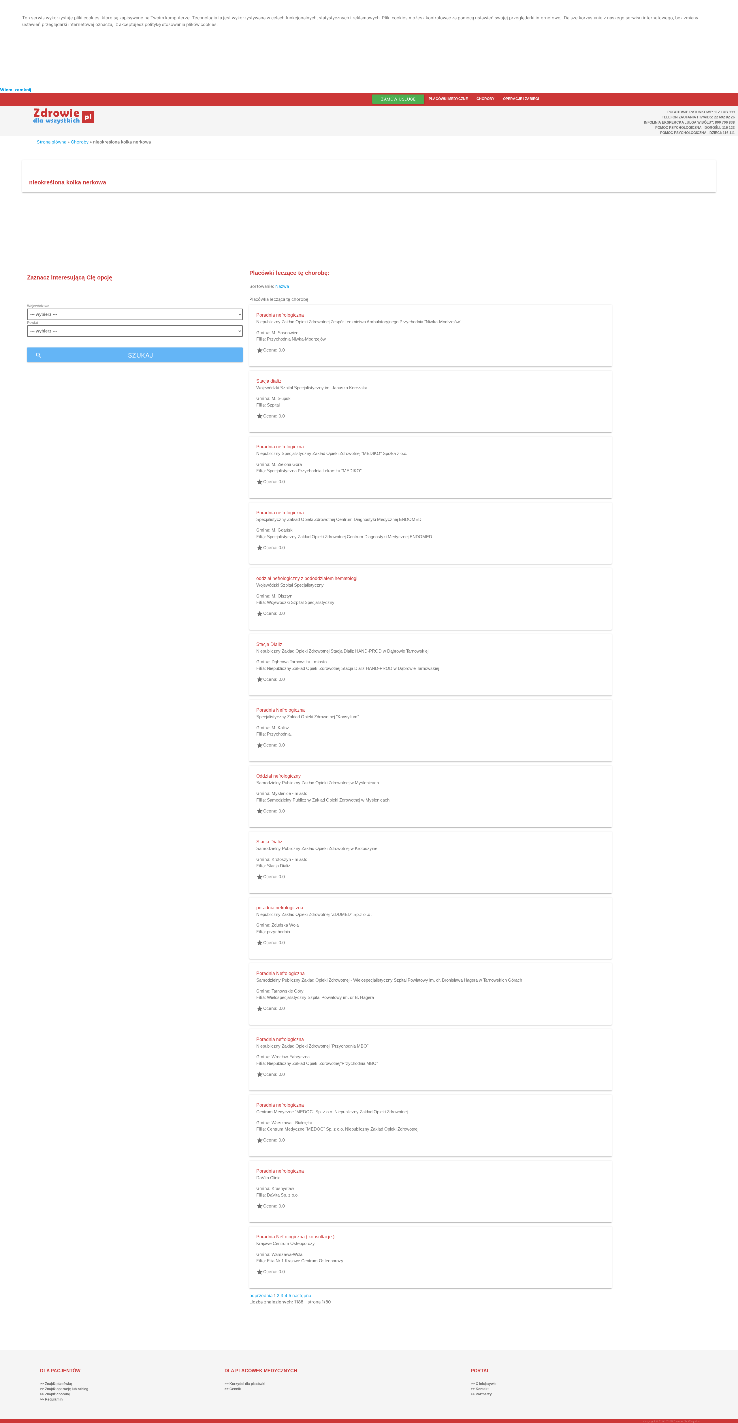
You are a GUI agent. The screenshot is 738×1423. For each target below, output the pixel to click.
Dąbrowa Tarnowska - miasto (299, 661)
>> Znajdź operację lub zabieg (64, 1389)
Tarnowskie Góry (288, 991)
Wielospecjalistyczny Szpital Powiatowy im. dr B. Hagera (320, 997)
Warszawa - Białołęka (292, 1122)
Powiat (32, 323)
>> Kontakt (480, 1389)
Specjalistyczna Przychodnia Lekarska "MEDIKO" (314, 470)
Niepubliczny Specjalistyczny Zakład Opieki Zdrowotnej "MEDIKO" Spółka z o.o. (331, 453)
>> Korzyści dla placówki (245, 1384)
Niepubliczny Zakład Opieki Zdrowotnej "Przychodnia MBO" (312, 1046)
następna (301, 1295)
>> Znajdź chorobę (55, 1394)
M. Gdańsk (282, 530)
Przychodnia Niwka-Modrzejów (296, 339)
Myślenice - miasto (289, 793)
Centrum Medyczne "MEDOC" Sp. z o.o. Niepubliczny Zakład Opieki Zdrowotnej (332, 1111)
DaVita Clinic (268, 1177)
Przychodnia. (279, 734)
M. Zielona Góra (287, 464)
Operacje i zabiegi (521, 99)
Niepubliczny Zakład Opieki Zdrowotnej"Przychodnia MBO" (322, 1063)
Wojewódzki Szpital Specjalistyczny (290, 585)
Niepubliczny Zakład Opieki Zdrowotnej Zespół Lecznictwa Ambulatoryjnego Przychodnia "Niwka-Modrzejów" (358, 321)
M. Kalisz (280, 727)
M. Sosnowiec (285, 332)
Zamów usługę (398, 99)
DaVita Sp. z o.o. (283, 1195)
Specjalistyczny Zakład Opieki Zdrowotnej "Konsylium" (307, 716)
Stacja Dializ (278, 865)
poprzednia (260, 1295)
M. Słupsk (281, 398)
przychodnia (278, 931)
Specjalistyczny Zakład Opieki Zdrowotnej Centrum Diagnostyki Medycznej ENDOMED (338, 519)
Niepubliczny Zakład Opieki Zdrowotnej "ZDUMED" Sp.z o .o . (314, 914)
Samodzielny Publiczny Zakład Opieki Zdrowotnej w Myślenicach (317, 782)
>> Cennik (233, 1389)
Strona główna (51, 142)
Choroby (485, 99)
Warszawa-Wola (287, 1254)
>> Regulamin (51, 1399)
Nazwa (282, 286)
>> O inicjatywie (483, 1384)
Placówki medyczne (448, 99)
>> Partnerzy (481, 1394)
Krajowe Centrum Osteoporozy (285, 1243)
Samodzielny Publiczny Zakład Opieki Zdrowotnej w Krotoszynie (316, 848)
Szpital (273, 404)
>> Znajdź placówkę (56, 1384)
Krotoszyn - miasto (289, 859)
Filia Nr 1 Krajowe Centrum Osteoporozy (305, 1260)
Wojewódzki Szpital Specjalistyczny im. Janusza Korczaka (311, 387)
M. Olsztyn (282, 596)
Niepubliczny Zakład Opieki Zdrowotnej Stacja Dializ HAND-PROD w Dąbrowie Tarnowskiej (342, 651)
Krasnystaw (283, 1188)
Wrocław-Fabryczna (291, 1056)
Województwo (38, 306)
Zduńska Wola (285, 925)
